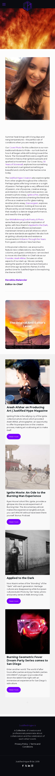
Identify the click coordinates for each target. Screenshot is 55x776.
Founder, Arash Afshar (15, 258)
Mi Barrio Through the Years (32, 239)
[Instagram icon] (32, 765)
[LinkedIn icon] (29, 765)
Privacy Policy (21, 744)
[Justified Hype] (27, 3)
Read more (13, 436)
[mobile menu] (3, 4)
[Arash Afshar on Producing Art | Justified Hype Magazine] (27, 381)
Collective (21, 730)
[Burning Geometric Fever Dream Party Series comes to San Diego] (27, 631)
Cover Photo (15, 147)
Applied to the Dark (38, 225)
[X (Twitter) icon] (26, 765)
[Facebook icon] (23, 765)
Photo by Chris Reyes (27, 40)
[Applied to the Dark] (27, 552)
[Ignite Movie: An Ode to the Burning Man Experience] (27, 467)
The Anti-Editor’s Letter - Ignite (27, 36)
